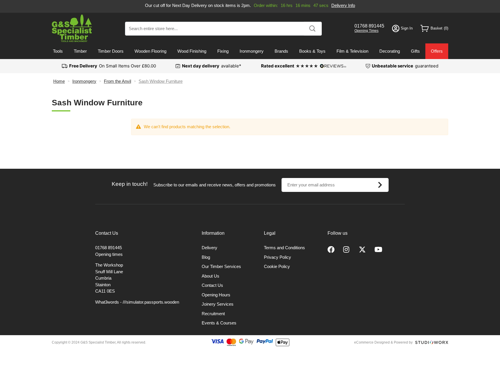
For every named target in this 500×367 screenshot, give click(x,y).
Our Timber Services (221, 266)
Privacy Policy (277, 257)
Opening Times (366, 31)
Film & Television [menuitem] (352, 51)
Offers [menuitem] (437, 51)
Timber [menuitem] (80, 51)
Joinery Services (218, 304)
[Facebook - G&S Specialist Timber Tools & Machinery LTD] (331, 250)
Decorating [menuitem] (389, 51)
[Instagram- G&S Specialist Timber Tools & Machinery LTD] (346, 250)
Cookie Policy (277, 266)
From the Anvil (117, 81)
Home (59, 81)
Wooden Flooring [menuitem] (150, 51)
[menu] (250, 51)
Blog (206, 257)
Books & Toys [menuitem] (312, 51)
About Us (210, 276)
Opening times (109, 254)
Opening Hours (216, 294)
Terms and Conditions (284, 247)
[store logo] (72, 28)
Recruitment (213, 313)
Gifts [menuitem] (415, 51)
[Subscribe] (380, 185)
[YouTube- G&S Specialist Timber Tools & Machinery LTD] (378, 250)
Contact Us (212, 285)
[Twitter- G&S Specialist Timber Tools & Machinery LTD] (362, 250)
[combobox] (223, 29)
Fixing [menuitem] (223, 51)
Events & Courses (219, 322)
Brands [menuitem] (281, 51)
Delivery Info (343, 5)
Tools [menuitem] (58, 51)
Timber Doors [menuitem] (111, 51)
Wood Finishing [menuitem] (191, 51)
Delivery (209, 247)
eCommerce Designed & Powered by (383, 342)
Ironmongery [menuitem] (252, 51)
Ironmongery (84, 81)
